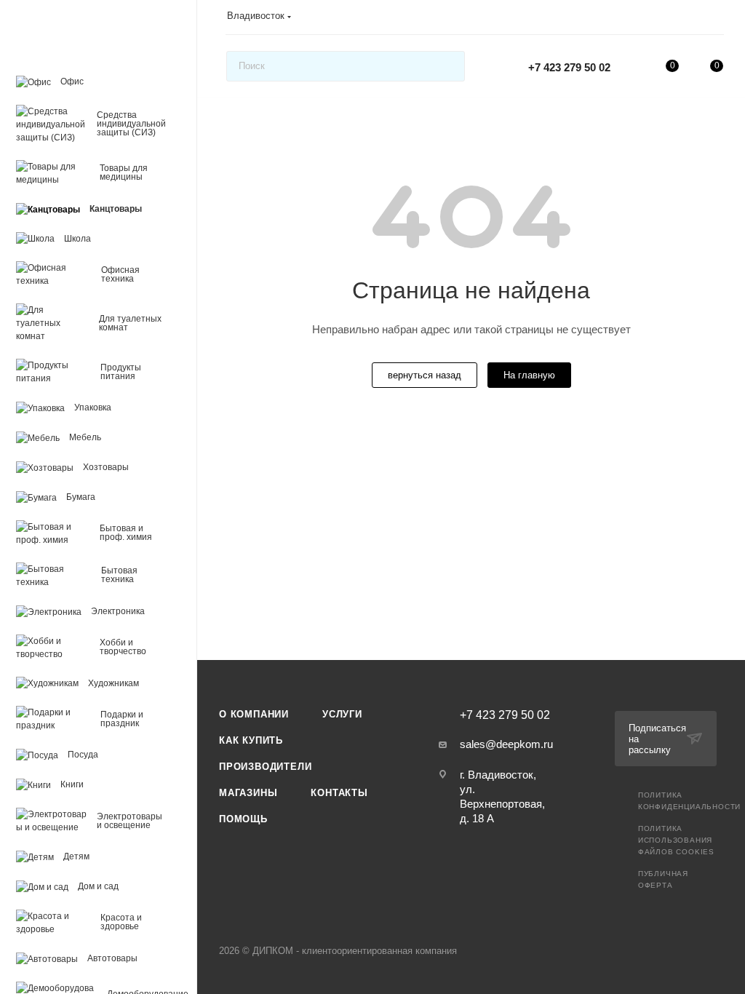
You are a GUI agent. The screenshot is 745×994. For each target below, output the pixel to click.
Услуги (342, 714)
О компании (254, 714)
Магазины (248, 792)
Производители (265, 766)
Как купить (251, 740)
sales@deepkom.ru (506, 744)
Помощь (243, 819)
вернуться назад (424, 375)
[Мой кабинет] (716, 19)
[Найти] (447, 66)
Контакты (339, 792)
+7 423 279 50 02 (569, 67)
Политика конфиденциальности (689, 801)
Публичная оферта (663, 879)
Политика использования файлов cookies (676, 840)
